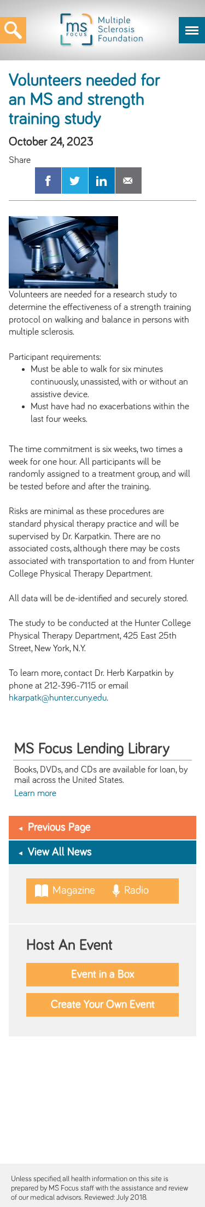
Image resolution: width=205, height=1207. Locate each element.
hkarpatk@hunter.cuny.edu (58, 698)
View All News (60, 852)
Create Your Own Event (103, 1004)
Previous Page (59, 827)
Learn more (35, 793)
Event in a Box (102, 974)
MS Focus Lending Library (91, 749)
